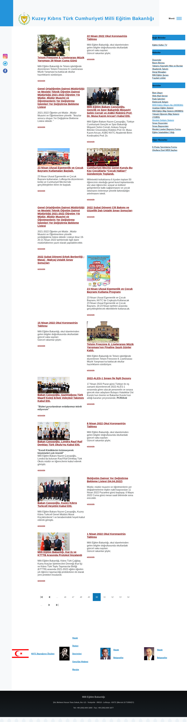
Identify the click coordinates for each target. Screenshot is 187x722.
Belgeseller (118, 658)
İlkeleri (75, 646)
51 (106, 597)
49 (90, 597)
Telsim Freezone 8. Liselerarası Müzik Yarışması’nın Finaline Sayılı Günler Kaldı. (110, 347)
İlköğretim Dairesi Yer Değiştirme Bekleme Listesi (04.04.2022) (107, 480)
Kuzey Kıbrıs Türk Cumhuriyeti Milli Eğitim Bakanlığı (93, 18)
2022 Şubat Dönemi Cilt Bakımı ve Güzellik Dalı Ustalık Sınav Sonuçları (109, 209)
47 (74, 597)
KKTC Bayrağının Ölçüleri (42, 654)
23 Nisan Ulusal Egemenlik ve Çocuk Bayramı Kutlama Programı (110, 290)
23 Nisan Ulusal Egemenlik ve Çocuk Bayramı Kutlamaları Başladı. (60, 169)
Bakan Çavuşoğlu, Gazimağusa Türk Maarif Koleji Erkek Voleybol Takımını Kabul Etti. (61, 397)
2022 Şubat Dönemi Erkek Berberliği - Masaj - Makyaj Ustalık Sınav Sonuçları (61, 259)
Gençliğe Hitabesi (80, 661)
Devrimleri (77, 654)
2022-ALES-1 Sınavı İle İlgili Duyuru (109, 378)
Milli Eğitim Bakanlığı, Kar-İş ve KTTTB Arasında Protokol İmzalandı (60, 554)
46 (66, 597)
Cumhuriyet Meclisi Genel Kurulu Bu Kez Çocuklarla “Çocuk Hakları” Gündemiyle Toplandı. (110, 170)
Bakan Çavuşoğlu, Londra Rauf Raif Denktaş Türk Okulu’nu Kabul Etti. (60, 443)
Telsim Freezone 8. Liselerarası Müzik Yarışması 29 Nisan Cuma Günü (61, 59)
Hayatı (75, 638)
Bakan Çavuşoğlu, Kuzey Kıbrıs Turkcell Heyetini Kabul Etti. (57, 504)
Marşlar (75, 669)
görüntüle (41, 81)
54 (129, 597)
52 (113, 597)
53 (121, 597)
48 (82, 597)
